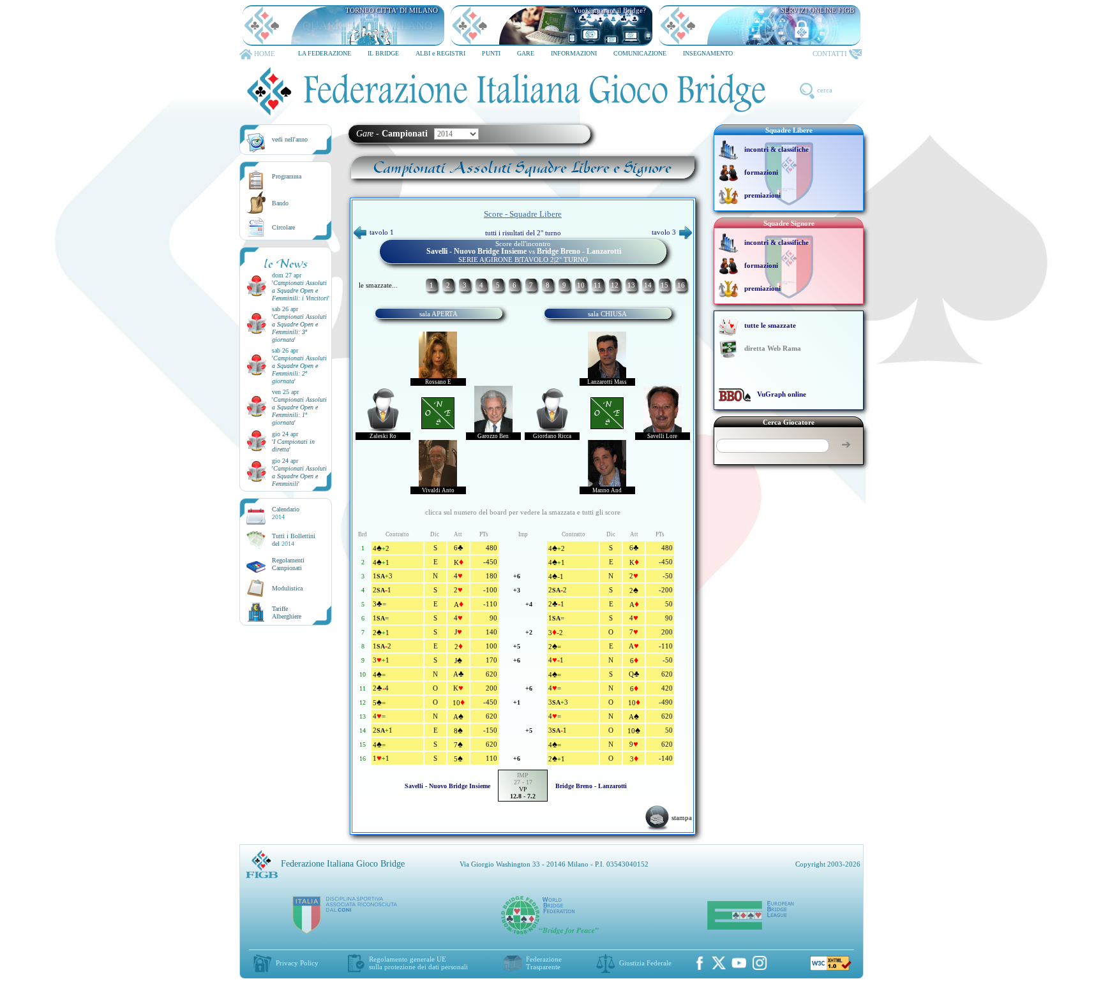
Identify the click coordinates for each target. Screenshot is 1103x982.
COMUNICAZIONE (639, 53)
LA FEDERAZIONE (324, 53)
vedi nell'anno (290, 139)
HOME (264, 53)
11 (597, 285)
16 (681, 285)
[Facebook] (699, 963)
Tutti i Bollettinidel (293, 539)
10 (581, 285)
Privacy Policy (297, 963)
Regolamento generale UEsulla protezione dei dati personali (418, 963)
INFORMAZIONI (574, 53)
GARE (525, 53)
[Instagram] (759, 963)
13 (631, 285)
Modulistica (287, 588)
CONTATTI (830, 53)
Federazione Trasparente (544, 963)
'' (300, 290)
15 (664, 285)
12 (615, 285)
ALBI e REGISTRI (440, 53)
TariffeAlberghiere (286, 612)
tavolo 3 (664, 232)
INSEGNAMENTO (708, 53)
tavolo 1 (382, 232)
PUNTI (491, 53)
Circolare (283, 227)
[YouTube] (739, 963)
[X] (718, 963)
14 (648, 285)
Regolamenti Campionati (288, 564)
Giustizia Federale (645, 963)
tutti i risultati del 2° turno (523, 233)
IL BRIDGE (383, 53)
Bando (280, 203)
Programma (286, 176)
